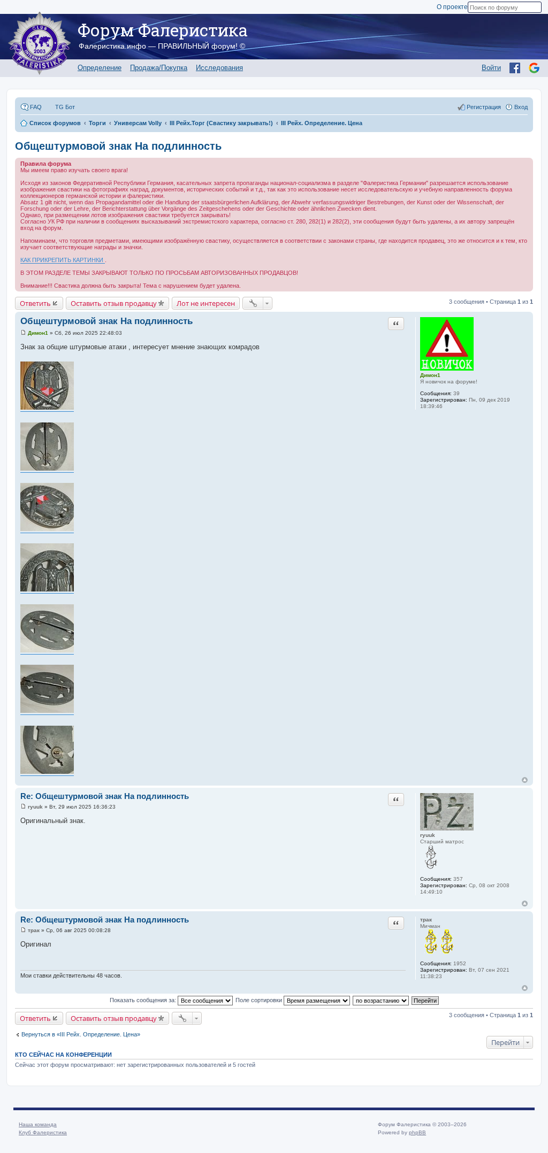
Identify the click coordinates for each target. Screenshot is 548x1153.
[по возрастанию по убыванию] (381, 1000)
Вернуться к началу (525, 780)
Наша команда (38, 1124)
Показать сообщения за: (144, 1000)
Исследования (219, 68)
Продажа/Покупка (158, 68)
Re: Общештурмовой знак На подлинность (104, 796)
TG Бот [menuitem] (65, 107)
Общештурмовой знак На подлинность (118, 146)
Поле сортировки (259, 1000)
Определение (99, 68)
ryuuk (427, 835)
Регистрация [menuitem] (484, 107)
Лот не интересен (206, 303)
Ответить (35, 303)
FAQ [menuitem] (36, 107)
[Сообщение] (23, 333)
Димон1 (430, 375)
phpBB (417, 1132)
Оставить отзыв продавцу (114, 303)
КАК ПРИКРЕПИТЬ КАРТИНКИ (62, 260)
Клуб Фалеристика (43, 1132)
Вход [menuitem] (521, 107)
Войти (491, 68)
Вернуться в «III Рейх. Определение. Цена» (80, 1034)
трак (426, 920)
